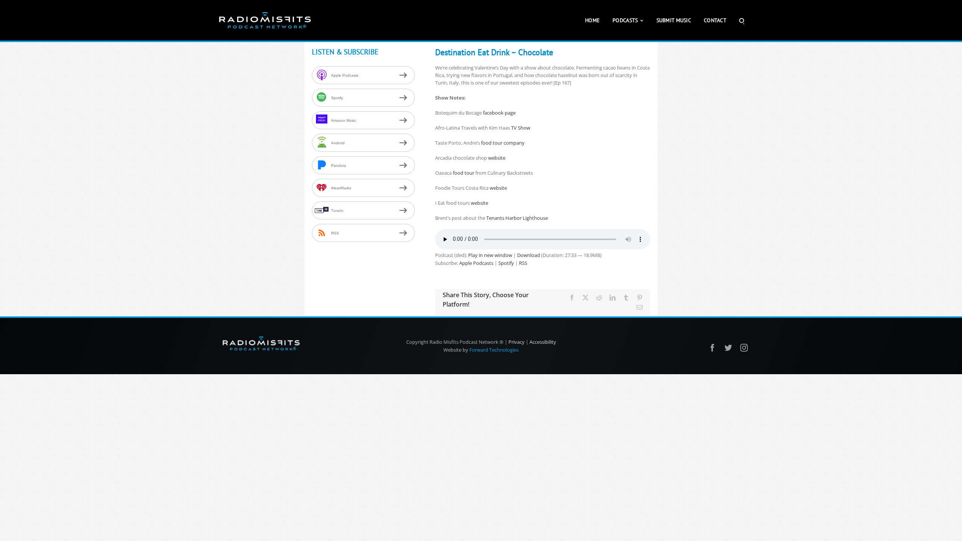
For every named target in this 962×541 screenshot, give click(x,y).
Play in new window (490, 255)
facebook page (499, 112)
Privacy (516, 342)
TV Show (520, 127)
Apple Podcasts (476, 263)
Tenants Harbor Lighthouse (517, 218)
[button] (741, 20)
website (496, 157)
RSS (523, 263)
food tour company (503, 142)
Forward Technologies (494, 349)
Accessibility (542, 342)
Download (528, 255)
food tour (463, 172)
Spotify (506, 263)
